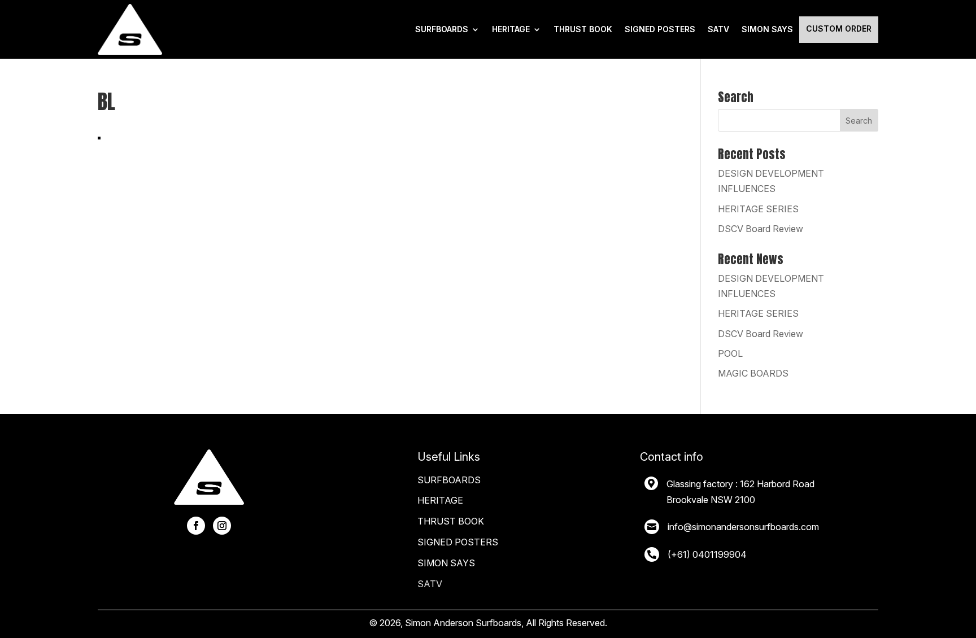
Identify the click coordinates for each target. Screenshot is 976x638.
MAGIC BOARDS (753, 373)
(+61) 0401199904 (707, 554)
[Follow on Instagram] (222, 526)
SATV (718, 29)
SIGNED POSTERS (660, 29)
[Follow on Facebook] (196, 526)
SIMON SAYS (446, 563)
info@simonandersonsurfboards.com (743, 526)
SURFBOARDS (441, 29)
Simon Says (767, 29)
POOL (730, 353)
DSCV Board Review (760, 228)
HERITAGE (511, 29)
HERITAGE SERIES (758, 209)
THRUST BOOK (583, 29)
